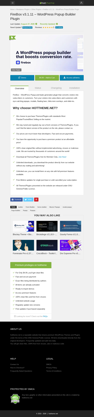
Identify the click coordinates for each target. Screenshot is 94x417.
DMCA (48, 364)
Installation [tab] (74, 88)
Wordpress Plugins (23, 9)
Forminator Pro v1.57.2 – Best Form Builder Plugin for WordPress (23, 253)
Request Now (27, 27)
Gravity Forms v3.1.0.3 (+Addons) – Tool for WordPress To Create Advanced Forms (70, 234)
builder (20, 207)
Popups (32, 210)
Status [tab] (38, 88)
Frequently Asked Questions (21, 371)
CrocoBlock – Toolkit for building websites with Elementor (47, 253)
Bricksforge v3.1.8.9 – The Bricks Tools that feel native (47, 234)
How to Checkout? (17, 368)
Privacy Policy (51, 368)
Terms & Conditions (53, 371)
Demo (23, 78)
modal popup (67, 207)
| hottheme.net (52, 414)
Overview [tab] (19, 88)
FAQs (45, 316)
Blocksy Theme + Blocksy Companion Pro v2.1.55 (23, 234)
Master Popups (54, 207)
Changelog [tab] (56, 88)
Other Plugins (36, 9)
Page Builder (15, 210)
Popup (25, 210)
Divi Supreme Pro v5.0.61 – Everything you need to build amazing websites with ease (70, 253)
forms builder (42, 207)
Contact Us (14, 364)
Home (12, 9)
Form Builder (30, 207)
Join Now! (62, 157)
